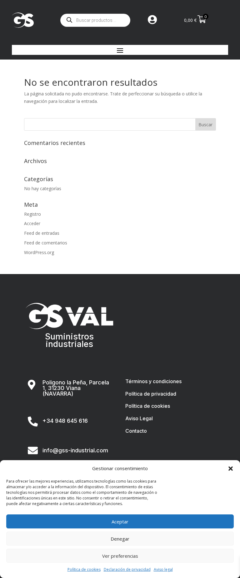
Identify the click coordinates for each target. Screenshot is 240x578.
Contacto (136, 431)
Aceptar (120, 521)
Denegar (120, 539)
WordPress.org (39, 252)
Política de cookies (84, 569)
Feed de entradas (41, 233)
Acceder (32, 223)
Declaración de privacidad (127, 569)
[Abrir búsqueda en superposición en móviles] (95, 20)
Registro (32, 214)
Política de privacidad (150, 394)
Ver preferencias (120, 556)
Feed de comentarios (45, 243)
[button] (231, 468)
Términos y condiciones (153, 381)
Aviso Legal (139, 418)
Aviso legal (163, 569)
